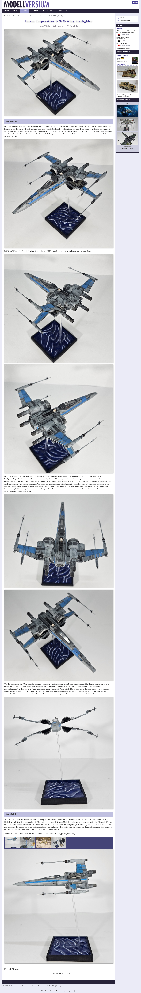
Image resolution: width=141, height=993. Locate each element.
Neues (15, 11)
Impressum (71, 991)
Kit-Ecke (34, 11)
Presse (59, 11)
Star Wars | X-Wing (127, 148)
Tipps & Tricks (47, 11)
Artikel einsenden (125, 20)
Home (6, 11)
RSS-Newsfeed (124, 18)
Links (76, 991)
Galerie (24, 11)
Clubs (68, 11)
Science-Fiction (29, 16)
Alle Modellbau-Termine (123, 48)
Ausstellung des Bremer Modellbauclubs (123, 38)
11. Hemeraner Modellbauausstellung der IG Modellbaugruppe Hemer (126, 31)
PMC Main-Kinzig (121, 43)
